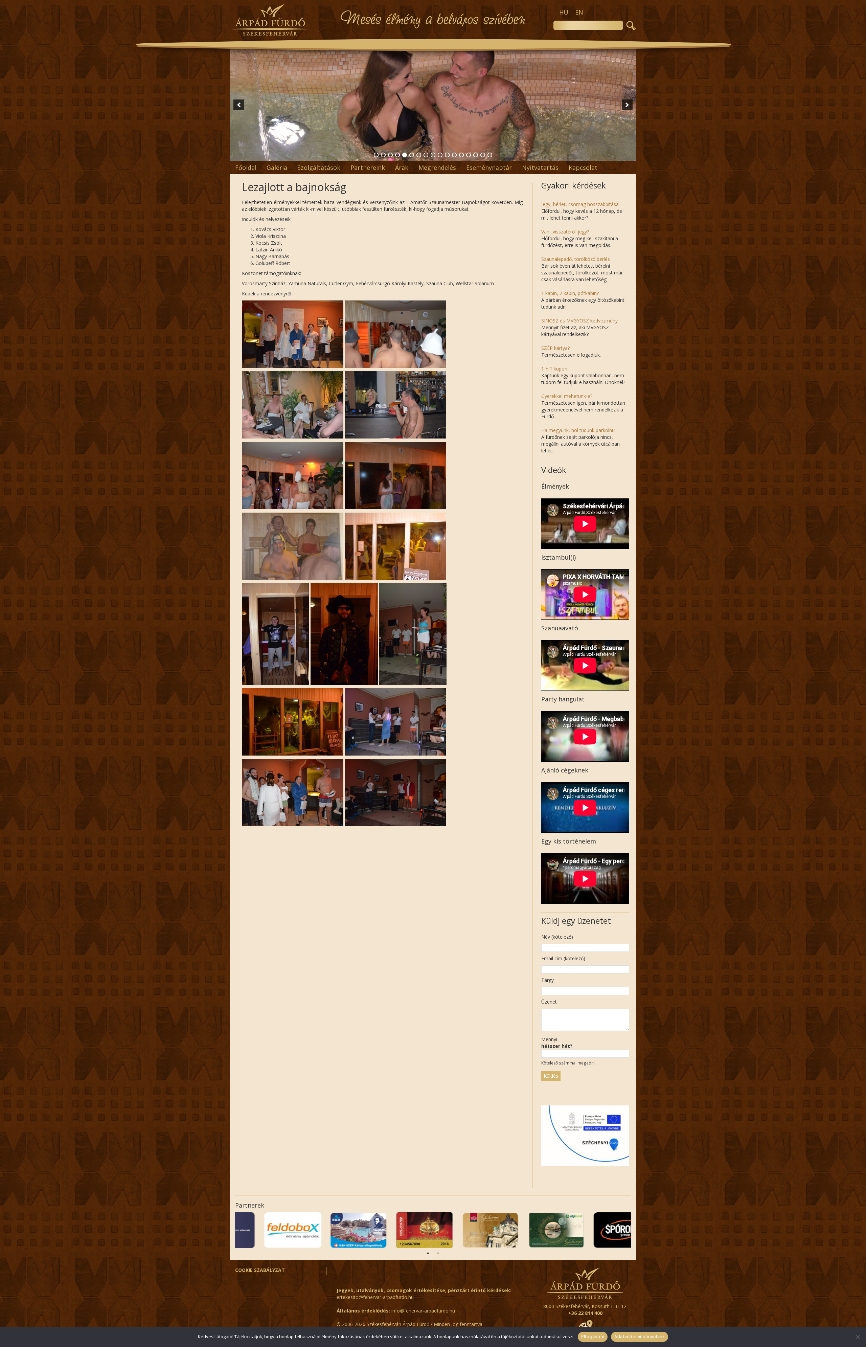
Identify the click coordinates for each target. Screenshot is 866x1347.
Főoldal (245, 167)
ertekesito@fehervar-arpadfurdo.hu (375, 1297)
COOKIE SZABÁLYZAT (260, 1270)
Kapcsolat (583, 167)
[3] (390, 155)
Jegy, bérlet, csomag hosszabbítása (580, 204)
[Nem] (857, 1336)
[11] (447, 155)
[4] (397, 155)
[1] (376, 155)
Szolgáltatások (318, 167)
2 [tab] (438, 1253)
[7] (418, 155)
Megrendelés (437, 167)
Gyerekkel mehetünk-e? (566, 396)
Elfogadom (592, 1336)
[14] (468, 155)
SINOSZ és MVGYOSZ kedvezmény (579, 320)
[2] (383, 155)
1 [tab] (428, 1253)
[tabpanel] (598, 1230)
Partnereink (367, 167)
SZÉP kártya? (555, 348)
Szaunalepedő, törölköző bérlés (575, 259)
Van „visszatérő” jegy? (565, 231)
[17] (489, 155)
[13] (461, 155)
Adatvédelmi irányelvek (639, 1336)
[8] (426, 155)
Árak (401, 167)
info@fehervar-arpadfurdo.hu (423, 1310)
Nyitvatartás (540, 167)
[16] (482, 155)
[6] (411, 155)
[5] (404, 155)
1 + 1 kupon (554, 368)
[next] (627, 104)
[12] (454, 155)
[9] (433, 155)
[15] (475, 155)
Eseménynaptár (489, 167)
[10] (440, 155)
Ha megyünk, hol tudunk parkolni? (578, 430)
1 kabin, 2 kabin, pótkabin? (570, 293)
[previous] (238, 104)
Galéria (277, 167)
